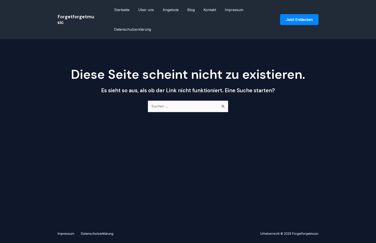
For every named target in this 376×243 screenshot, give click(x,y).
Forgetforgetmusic (75, 19)
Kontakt (209, 10)
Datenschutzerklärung (132, 29)
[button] (299, 19)
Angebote (171, 10)
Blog (191, 10)
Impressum (234, 10)
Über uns (146, 10)
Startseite (121, 10)
